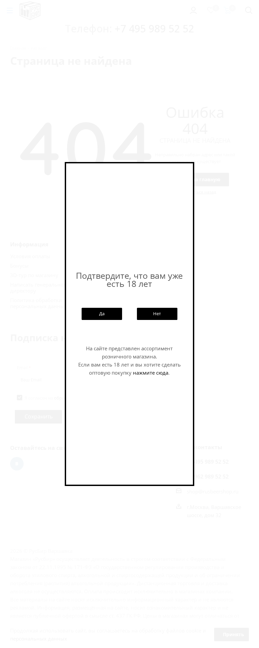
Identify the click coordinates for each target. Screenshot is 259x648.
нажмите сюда (150, 372)
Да (102, 313)
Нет (157, 313)
